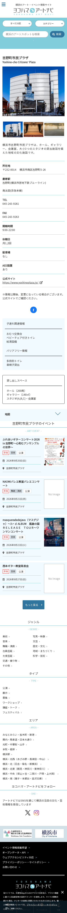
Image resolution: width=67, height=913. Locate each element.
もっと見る (31, 605)
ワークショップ (11, 702)
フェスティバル (11, 712)
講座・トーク (10, 707)
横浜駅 (6, 754)
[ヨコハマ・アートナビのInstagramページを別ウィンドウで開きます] (36, 813)
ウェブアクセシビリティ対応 (18, 857)
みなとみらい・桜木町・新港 (19, 734)
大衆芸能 (8, 655)
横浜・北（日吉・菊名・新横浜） (21, 764)
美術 (5, 636)
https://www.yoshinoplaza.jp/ (20, 282)
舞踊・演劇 (16, 490)
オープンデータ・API (14, 852)
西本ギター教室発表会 (16, 566)
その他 (6, 665)
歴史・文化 (39, 646)
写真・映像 (39, 636)
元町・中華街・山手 (14, 744)
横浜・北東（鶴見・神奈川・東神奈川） (25, 768)
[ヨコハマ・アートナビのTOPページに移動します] (33, 11)
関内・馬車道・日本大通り (17, 739)
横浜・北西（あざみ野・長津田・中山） (25, 759)
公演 (21, 452)
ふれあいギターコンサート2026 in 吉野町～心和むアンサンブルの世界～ (21, 443)
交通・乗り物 (10, 660)
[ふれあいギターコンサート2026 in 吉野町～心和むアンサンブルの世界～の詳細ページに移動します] (54, 456)
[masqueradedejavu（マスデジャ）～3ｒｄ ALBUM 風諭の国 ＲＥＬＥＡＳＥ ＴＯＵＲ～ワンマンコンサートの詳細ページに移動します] (54, 538)
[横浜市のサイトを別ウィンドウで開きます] (49, 834)
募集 (5, 697)
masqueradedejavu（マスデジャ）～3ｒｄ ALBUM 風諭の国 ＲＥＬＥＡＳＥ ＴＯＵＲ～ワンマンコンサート (22, 525)
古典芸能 (8, 651)
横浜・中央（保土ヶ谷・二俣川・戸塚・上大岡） (30, 773)
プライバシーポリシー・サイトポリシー (24, 862)
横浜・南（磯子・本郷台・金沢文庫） (24, 778)
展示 (5, 692)
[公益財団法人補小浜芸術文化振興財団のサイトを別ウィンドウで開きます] (17, 834)
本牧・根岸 (9, 749)
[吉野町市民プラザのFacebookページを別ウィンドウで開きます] (33, 310)
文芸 (35, 641)
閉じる (62, 892)
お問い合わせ (9, 867)
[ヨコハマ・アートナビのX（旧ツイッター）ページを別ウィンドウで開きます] (27, 813)
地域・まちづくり (43, 651)
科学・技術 (39, 655)
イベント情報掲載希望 (14, 847)
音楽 (13, 452)
